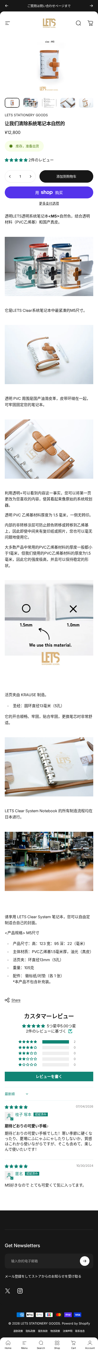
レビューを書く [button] (49, 1076)
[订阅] (84, 1261)
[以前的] (6, 5)
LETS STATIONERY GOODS (26, 115)
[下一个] (91, 5)
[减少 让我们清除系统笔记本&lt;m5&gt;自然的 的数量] (10, 176)
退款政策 (18, 1331)
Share (15, 1000)
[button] (17, 160)
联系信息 (80, 1331)
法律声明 (67, 1331)
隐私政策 (30, 1331)
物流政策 (55, 1331)
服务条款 (43, 1331)
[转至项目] (12, 103)
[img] (16, 1107)
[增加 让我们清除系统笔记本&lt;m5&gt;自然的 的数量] (30, 176)
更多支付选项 (49, 203)
